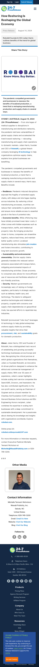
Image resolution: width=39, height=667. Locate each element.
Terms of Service (21, 664)
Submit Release (26, 2)
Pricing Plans (19, 591)
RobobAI (15, 149)
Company (19, 606)
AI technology (24, 152)
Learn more (18, 648)
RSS (19, 628)
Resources (20, 621)
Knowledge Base (20, 625)
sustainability (26, 333)
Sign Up (9, 2)
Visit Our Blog (22, 525)
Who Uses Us (19, 612)
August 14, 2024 (25, 31)
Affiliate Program (19, 600)
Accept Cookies (11, 659)
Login (17, 2)
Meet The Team (19, 616)
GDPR (7, 653)
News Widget (19, 631)
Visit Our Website (23, 522)
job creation (31, 244)
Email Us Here (22, 519)
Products (19, 587)
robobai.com (6, 422)
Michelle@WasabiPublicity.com (14, 449)
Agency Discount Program (19, 594)
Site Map (31, 664)
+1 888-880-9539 (21, 556)
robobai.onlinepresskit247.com (14, 432)
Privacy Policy (9, 664)
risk (15, 333)
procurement (7, 333)
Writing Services (19, 597)
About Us (19, 609)
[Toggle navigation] (35, 8)
